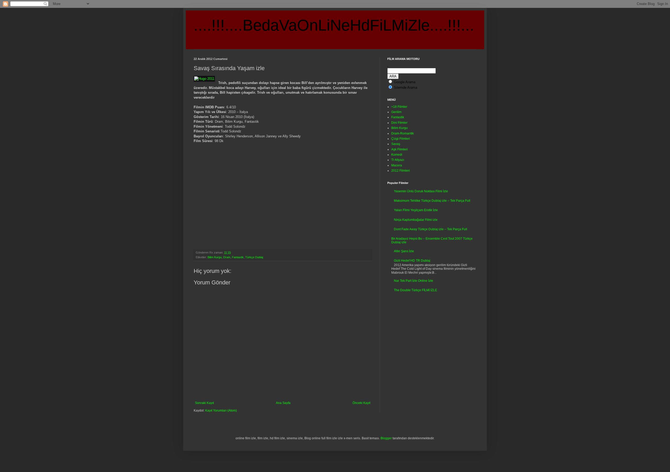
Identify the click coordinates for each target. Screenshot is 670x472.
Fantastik (238, 257)
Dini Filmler (399, 123)
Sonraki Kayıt (204, 403)
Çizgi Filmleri (400, 139)
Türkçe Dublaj (254, 257)
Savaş (395, 144)
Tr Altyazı (397, 160)
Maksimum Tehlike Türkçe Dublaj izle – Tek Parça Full (432, 201)
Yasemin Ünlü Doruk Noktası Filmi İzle (421, 191)
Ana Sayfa (283, 403)
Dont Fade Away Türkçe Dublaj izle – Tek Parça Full (430, 229)
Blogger (386, 438)
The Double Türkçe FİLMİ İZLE (415, 290)
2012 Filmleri (400, 170)
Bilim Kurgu (215, 257)
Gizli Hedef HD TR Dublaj (412, 260)
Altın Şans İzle (404, 251)
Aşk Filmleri (399, 149)
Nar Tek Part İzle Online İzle (413, 281)
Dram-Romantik (402, 133)
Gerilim (396, 112)
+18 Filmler (399, 107)
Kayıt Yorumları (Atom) (221, 410)
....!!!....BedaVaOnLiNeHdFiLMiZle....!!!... (334, 25)
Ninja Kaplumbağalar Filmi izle (416, 220)
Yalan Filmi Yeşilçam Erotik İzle (416, 210)
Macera (396, 165)
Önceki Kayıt (361, 403)
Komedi (396, 154)
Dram (226, 257)
